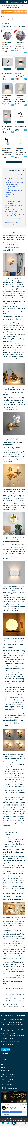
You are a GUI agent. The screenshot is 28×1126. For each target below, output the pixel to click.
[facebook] (14, 1103)
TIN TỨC (3, 1064)
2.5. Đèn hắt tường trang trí (13, 199)
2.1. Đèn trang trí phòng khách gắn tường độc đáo (14, 183)
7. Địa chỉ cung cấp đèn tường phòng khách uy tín (13, 223)
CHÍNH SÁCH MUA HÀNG (7, 1074)
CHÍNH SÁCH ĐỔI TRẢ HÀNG (8, 1082)
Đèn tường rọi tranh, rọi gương (21, 11)
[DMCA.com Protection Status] (5, 1049)
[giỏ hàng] (3, 1123)
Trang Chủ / (3, 5)
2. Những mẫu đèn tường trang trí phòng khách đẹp (14, 179)
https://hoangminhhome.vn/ (10, 977)
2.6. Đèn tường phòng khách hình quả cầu (14, 202)
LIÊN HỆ (3, 1067)
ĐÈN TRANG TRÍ (5, 1059)
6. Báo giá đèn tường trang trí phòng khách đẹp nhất (13, 218)
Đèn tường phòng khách (7, 11)
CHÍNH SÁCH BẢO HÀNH (7, 1079)
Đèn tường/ (13, 5)
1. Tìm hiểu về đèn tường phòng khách (13, 174)
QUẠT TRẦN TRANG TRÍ (7, 1057)
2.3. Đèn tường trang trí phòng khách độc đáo (14, 191)
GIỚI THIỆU (4, 1062)
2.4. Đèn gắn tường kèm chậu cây (14, 195)
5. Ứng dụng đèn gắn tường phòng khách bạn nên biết (14, 214)
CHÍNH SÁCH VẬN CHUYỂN (8, 1076)
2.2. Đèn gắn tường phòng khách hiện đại (15, 187)
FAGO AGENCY (22, 1120)
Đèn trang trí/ (8, 5)
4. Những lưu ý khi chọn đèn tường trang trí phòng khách (14, 210)
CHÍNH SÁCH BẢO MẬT (7, 1084)
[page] (18, 1016)
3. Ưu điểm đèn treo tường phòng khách (14, 206)
